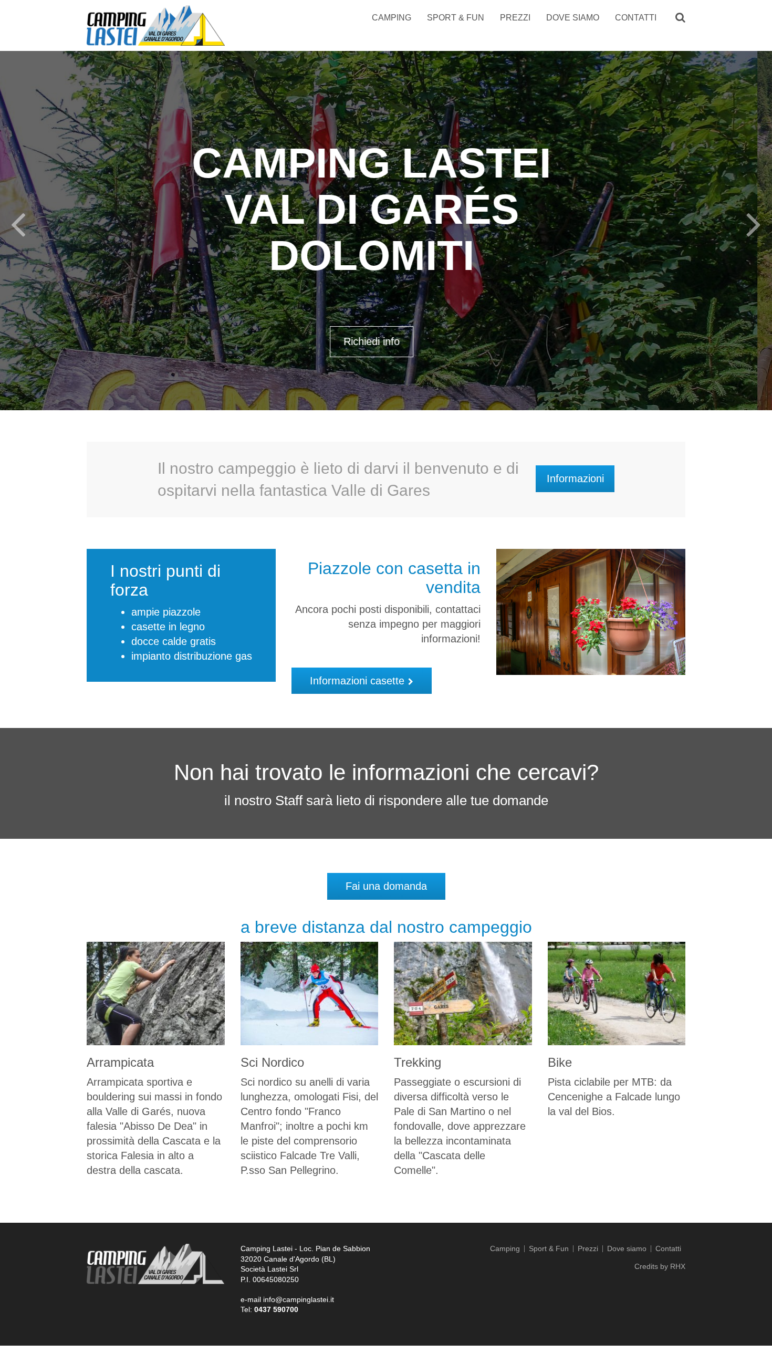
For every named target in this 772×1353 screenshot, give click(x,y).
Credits (646, 1266)
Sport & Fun (455, 17)
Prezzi (515, 17)
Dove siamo (572, 17)
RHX (677, 1266)
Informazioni (575, 478)
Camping (391, 17)
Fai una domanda (386, 886)
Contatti (635, 17)
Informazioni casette (357, 680)
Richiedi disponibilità (386, 295)
